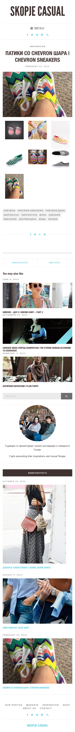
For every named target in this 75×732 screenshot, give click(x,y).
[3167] (37, 129)
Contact (46, 708)
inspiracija (11, 215)
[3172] (14, 186)
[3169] (14, 161)
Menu (39, 28)
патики (53, 219)
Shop (66, 705)
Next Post (54, 262)
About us (29, 708)
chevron (9, 211)
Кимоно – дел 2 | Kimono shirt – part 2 (23, 312)
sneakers (10, 219)
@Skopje (32, 705)
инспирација (28, 219)
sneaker (54, 215)
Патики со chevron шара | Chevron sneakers (26, 687)
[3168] (60, 134)
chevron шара (55, 211)
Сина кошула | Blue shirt (16, 627)
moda (43, 215)
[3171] (60, 158)
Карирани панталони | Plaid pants (20, 386)
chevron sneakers (30, 211)
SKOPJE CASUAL (37, 11)
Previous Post (20, 262)
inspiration (29, 215)
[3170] (37, 156)
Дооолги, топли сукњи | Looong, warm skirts (27, 567)
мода (42, 219)
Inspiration (37, 46)
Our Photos (13, 705)
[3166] (14, 129)
